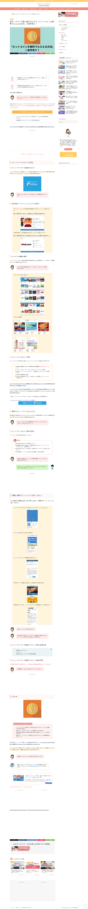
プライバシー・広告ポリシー (15, 907)
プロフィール (63, 49)
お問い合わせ (70, 8)
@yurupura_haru (34, 766)
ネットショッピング (65, 26)
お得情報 (18, 8)
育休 (41, 8)
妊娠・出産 (34, 8)
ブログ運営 (54, 8)
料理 (62, 39)
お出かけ (62, 8)
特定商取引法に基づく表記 (26, 907)
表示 (42, 154)
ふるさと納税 (64, 28)
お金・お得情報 (63, 24)
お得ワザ (11, 19)
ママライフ (26, 8)
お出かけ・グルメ (64, 43)
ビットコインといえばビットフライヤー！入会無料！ (22, 400)
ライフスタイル (64, 40)
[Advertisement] (32, 65)
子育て (47, 8)
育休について (64, 36)
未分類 (61, 52)
